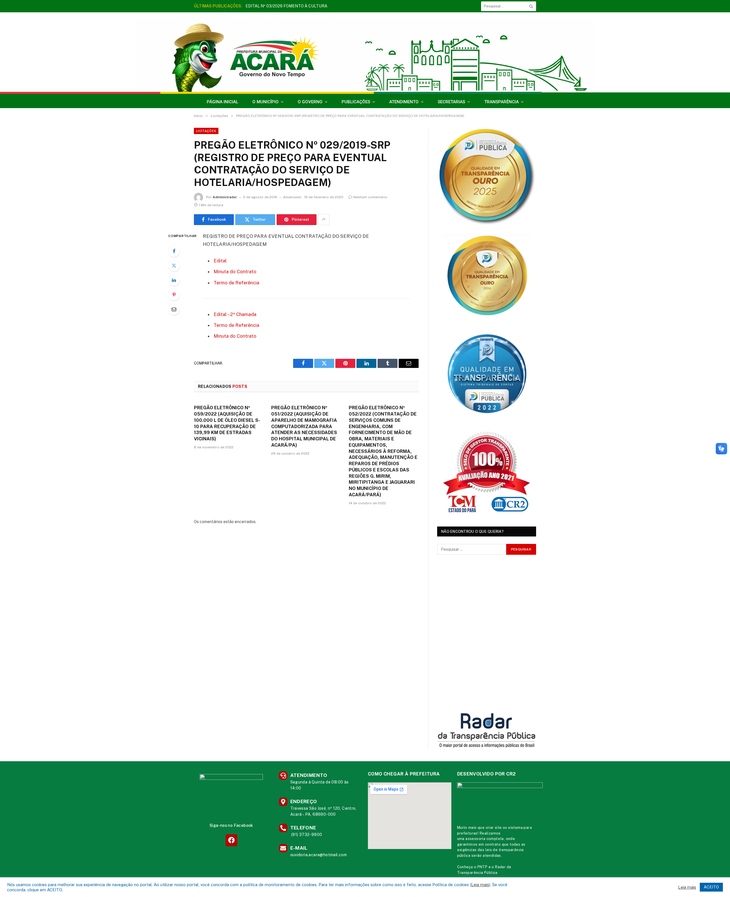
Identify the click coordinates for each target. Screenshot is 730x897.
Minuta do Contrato (235, 271)
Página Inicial (222, 101)
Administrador (225, 197)
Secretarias (451, 101)
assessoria (475, 839)
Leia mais (480, 884)
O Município (265, 101)
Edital (220, 261)
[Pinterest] (174, 294)
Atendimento (404, 101)
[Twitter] (174, 265)
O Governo (310, 101)
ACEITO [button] (711, 887)
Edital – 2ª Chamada (235, 314)
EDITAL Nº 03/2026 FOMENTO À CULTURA (286, 6)
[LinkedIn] (174, 280)
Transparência (501, 101)
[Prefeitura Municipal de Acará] (365, 55)
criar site (494, 827)
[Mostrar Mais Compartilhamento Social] (323, 219)
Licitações (206, 131)
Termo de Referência (236, 282)
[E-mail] (174, 309)
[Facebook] (174, 251)
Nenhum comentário (370, 197)
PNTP (482, 867)
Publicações (356, 101)
